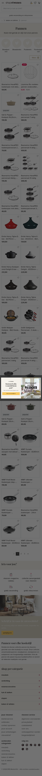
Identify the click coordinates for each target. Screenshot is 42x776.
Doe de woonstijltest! (11, 393)
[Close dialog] (40, 379)
